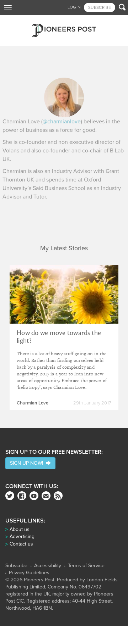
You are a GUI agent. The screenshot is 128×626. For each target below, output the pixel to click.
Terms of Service (86, 565)
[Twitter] (9, 495)
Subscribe (16, 565)
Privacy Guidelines (29, 572)
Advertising (22, 536)
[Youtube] (34, 495)
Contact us (21, 544)
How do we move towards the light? (59, 337)
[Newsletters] (46, 495)
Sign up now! (28, 463)
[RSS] (58, 495)
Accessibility (47, 565)
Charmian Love (33, 403)
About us (20, 529)
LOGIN (74, 7)
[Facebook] (21, 495)
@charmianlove (62, 121)
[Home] (64, 30)
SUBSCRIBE (99, 7)
